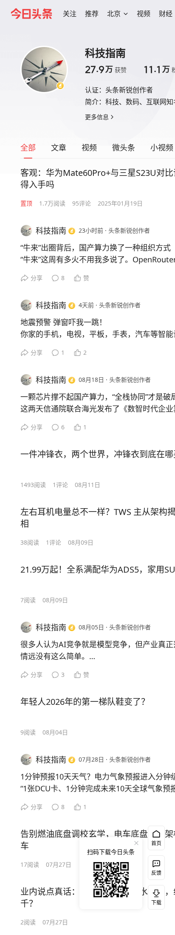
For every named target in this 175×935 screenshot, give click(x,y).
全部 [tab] (28, 147)
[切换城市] (125, 13)
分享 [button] (36, 278)
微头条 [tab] (123, 147)
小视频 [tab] (161, 147)
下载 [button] (154, 895)
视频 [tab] (89, 147)
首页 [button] (156, 843)
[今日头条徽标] (31, 13)
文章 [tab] (58, 147)
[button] (69, 13)
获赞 (106, 69)
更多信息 (97, 117)
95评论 (81, 203)
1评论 (60, 485)
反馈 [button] (156, 873)
